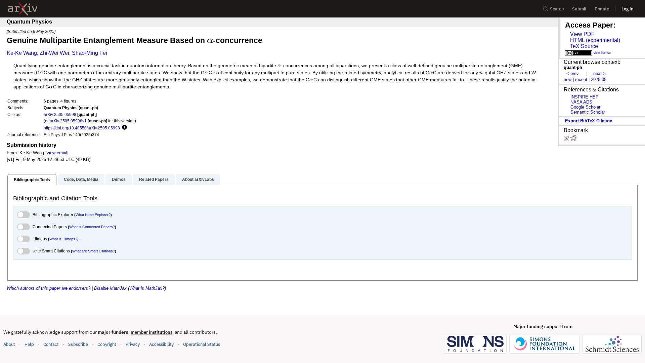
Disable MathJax (110, 288)
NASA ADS (581, 102)
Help (29, 344)
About (9, 344)
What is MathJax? (147, 288)
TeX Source (584, 46)
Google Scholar (585, 107)
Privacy (133, 344)
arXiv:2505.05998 (60, 114)
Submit (579, 9)
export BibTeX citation (588, 120)
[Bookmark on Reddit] (573, 139)
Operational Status (201, 344)
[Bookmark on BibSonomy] (567, 139)
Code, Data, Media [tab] (81, 179)
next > (599, 73)
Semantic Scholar (587, 112)
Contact (51, 344)
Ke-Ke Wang (22, 53)
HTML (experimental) (595, 40)
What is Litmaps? (63, 239)
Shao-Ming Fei (89, 53)
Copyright (106, 344)
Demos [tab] (119, 179)
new (567, 79)
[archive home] (22, 8)
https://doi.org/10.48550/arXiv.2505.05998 (82, 128)
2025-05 (598, 79)
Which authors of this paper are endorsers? (48, 288)
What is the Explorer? (93, 215)
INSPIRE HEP (584, 96)
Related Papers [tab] (154, 179)
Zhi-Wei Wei (54, 53)
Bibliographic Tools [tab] (32, 179)
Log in (627, 9)
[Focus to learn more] (123, 128)
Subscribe (78, 344)
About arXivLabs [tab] (198, 179)
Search (557, 9)
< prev (572, 73)
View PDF (582, 34)
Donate (602, 9)
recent (581, 79)
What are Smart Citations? (93, 251)
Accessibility (161, 344)
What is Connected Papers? (92, 227)
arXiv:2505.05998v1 (68, 121)
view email (57, 152)
